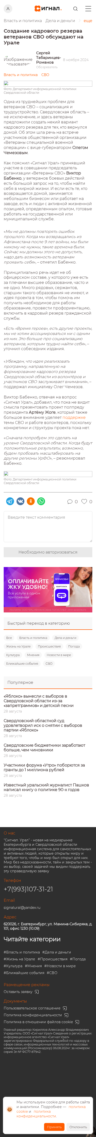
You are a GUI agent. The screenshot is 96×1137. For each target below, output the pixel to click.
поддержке (74, 417)
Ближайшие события (22, 663)
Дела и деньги (65, 638)
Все (9, 638)
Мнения (33, 655)
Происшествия (49, 646)
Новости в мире (59, 655)
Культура (13, 655)
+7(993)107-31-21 (28, 889)
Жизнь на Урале (18, 646)
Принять (54, 1127)
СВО (49, 663)
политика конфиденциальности (36, 1113)
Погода (74, 646)
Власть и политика (33, 638)
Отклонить (78, 1127)
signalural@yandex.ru (22, 907)
